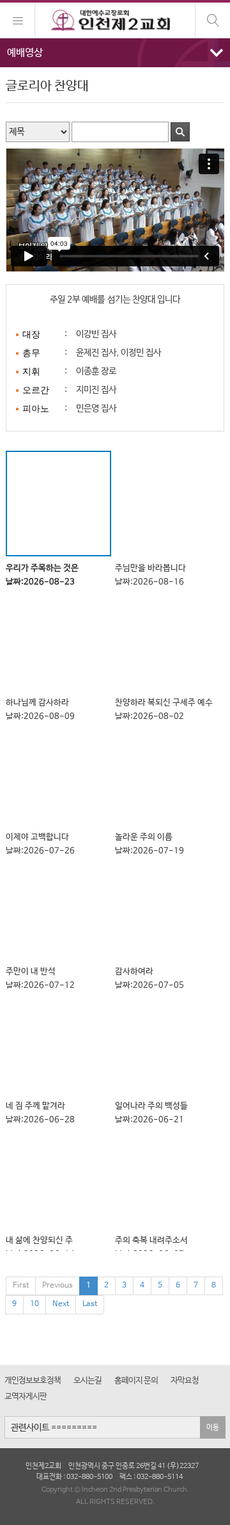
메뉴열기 (115, 52)
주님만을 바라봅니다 (150, 574)
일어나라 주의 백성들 (151, 1112)
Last (89, 1304)
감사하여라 (149, 978)
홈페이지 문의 (136, 1380)
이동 (212, 1427)
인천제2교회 (115, 21)
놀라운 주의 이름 (149, 843)
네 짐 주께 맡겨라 (40, 1112)
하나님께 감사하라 (40, 709)
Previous (57, 1285)
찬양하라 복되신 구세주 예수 (164, 709)
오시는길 (87, 1380)
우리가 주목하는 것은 (42, 574)
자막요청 (185, 1380)
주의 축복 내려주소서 (151, 1247)
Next (60, 1304)
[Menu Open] (17, 20)
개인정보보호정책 (32, 1380)
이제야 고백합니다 (40, 843)
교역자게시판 (25, 1396)
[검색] (212, 20)
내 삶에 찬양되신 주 (40, 1247)
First (21, 1285)
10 (34, 1304)
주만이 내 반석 (40, 978)
